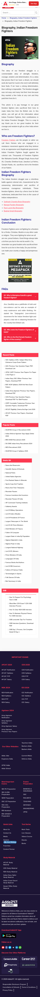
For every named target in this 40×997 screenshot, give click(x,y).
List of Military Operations (14, 510)
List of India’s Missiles (12, 514)
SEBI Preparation (8, 798)
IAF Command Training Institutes (16, 503)
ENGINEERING (28, 808)
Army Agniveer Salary (9, 726)
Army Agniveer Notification (7, 716)
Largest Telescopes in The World (16, 521)
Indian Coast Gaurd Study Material (10, 882)
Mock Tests (26, 829)
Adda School (6, 768)
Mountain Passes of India (14, 499)
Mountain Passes (11, 491)
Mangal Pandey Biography (14, 205)
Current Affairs (27, 756)
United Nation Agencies (13, 476)
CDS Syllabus (26, 673)
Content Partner (9, 849)
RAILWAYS (27, 798)
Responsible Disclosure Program (14, 984)
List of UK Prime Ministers (14, 525)
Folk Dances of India (12, 577)
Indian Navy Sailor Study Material (9, 876)
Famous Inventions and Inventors (16, 495)
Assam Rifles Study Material (10, 887)
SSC (24, 794)
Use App (34, 3)
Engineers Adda (7, 759)
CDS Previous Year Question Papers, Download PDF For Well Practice (18, 398)
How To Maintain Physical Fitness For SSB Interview (20, 615)
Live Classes (26, 833)
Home (4, 18)
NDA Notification (7, 692)
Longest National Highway (14, 547)
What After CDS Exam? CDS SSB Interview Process (20, 605)
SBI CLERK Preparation (6, 793)
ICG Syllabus (26, 696)
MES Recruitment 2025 (13, 447)
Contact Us (7, 833)
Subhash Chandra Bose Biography (17, 202)
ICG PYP (25, 699)
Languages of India (12, 559)
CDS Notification (27, 670)
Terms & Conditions (29, 987)
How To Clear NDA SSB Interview (20, 609)
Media (5, 836)
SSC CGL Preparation (6, 806)
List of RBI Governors (12, 566)
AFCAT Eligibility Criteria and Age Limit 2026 (20, 409)
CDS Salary (26, 679)
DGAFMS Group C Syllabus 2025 (16, 451)
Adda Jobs (5, 756)
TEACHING (27, 801)
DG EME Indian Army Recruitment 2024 (18, 443)
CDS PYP (25, 676)
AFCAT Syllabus (7, 673)
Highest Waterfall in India (13, 540)
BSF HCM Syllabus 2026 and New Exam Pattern (19, 386)
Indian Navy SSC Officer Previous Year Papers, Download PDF (18, 380)
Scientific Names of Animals (14, 469)
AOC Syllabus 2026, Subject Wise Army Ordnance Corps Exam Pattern (18, 361)
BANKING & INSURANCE (27, 790)
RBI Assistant (6, 810)
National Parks (10, 473)
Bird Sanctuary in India (13, 581)
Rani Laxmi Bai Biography (14, 208)
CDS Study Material (10, 868)
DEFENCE (27, 805)
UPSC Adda (6, 765)
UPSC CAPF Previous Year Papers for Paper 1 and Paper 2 (20, 373)
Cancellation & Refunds (11, 987)
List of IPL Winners (11, 551)
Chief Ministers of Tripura (14, 529)
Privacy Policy (8, 990)
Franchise (6, 846)
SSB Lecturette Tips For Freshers (20, 619)
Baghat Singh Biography (13, 211)
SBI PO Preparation (9, 789)
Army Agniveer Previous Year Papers (9, 730)
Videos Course (27, 836)
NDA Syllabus (6, 696)
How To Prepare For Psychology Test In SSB (20, 598)
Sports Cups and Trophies (14, 484)
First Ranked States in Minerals (16, 480)
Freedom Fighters (8, 140)
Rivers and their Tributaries (14, 488)
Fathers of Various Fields (14, 570)
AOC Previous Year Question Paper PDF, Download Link (19, 367)
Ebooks (24, 840)
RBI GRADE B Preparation (7, 815)
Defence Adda (27, 759)
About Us (6, 829)
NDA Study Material (10, 872)
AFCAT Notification (8, 670)
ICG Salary (25, 702)
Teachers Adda (27, 743)
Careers (9, 841)
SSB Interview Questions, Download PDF (21, 624)
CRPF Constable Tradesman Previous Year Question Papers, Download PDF (20, 404)
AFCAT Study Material (8, 863)
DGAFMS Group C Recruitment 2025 (18, 430)
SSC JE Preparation (9, 801)
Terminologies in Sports (13, 574)
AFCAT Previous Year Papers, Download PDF (19, 414)
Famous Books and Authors (14, 562)
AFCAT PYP (6, 676)
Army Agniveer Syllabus (7, 722)
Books (24, 843)
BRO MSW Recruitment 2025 (15, 440)
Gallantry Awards (11, 506)
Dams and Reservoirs (12, 465)
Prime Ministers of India (13, 555)
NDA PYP (5, 699)
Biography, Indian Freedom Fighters (23, 18)
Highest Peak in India (12, 544)
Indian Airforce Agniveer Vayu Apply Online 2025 (19, 435)
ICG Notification (27, 692)
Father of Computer (12, 532)
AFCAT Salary (7, 679)
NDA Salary (6, 702)
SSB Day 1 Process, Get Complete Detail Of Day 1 (21, 631)
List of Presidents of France (15, 517)
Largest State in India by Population (17, 536)
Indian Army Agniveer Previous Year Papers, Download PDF (20, 392)
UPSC (25, 812)
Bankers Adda (27, 746)
